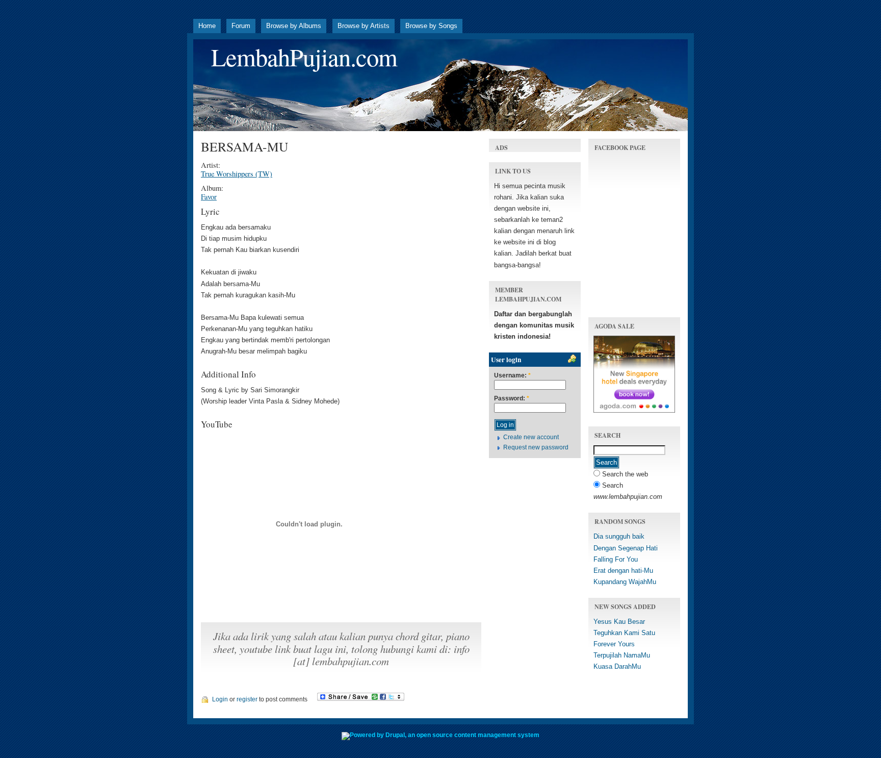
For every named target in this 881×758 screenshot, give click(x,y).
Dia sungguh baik (618, 536)
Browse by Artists (364, 26)
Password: (511, 398)
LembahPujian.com (304, 56)
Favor (209, 196)
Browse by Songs (431, 26)
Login (220, 699)
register (247, 699)
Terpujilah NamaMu (621, 655)
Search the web (624, 474)
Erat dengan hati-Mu (623, 570)
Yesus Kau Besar (619, 621)
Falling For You (615, 559)
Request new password (535, 447)
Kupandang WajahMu (624, 582)
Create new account (531, 437)
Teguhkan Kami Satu (624, 633)
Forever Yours (614, 644)
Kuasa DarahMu (617, 666)
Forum (240, 26)
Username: (512, 375)
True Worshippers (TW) (236, 174)
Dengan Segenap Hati (625, 548)
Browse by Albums (293, 26)
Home (207, 26)
